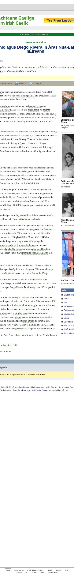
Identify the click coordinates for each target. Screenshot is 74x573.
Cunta (66, 318)
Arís (66, 302)
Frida (66, 298)
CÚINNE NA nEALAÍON (35, 42)
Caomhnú (68, 322)
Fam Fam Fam (19, 390)
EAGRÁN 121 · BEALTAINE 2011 (35, 34)
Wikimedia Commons (41, 390)
